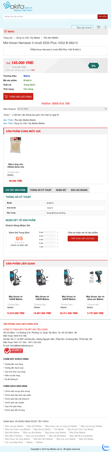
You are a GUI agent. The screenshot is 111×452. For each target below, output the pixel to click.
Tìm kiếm (103, 16)
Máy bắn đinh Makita (43, 438)
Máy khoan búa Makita (55, 432)
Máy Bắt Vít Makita (13, 435)
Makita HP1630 (63, 20)
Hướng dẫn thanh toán (14, 368)
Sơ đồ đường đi (11, 379)
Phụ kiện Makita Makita (25, 119)
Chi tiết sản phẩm (15, 190)
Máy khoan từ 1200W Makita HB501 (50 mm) (42, 299)
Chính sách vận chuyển (14, 402)
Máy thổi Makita (34, 426)
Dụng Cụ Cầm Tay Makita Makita (29, 123)
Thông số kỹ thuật (40, 190)
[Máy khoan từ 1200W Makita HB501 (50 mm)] (42, 277)
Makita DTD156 (48, 20)
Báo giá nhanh (84, 27)
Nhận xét (61, 190)
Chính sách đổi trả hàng (15, 410)
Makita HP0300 (19, 20)
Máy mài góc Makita (14, 426)
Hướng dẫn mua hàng (14, 364)
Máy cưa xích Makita (66, 438)
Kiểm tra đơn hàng (12, 375)
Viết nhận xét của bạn (82, 239)
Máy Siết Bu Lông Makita (81, 435)
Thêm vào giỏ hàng (20, 96)
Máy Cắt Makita (86, 438)
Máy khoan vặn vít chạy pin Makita (61, 426)
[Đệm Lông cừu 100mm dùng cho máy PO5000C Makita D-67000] (15, 144)
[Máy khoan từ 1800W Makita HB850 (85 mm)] (68, 277)
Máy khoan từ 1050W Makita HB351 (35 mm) (15, 299)
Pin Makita (59, 429)
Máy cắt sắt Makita (57, 435)
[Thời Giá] (17, 6)
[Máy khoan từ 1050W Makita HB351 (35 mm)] (15, 277)
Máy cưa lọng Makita (35, 435)
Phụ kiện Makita (51, 37)
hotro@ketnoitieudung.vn (21, 345)
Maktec (39, 442)
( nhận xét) (19, 245)
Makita (27, 75)
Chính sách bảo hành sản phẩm (18, 395)
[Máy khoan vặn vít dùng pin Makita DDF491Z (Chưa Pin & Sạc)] (95, 277)
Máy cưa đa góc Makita (91, 426)
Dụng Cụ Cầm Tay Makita (28, 37)
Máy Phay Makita (77, 432)
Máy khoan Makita (42, 429)
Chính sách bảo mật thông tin (17, 399)
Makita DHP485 (34, 20)
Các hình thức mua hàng (15, 371)
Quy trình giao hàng (13, 406)
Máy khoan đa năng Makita (17, 438)
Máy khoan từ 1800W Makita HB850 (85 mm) (68, 299)
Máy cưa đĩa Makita (32, 432)
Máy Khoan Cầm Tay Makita (81, 429)
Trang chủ (8, 37)
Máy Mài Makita (12, 432)
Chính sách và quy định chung (17, 391)
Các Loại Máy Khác (14, 442)
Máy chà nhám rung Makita (17, 429)
